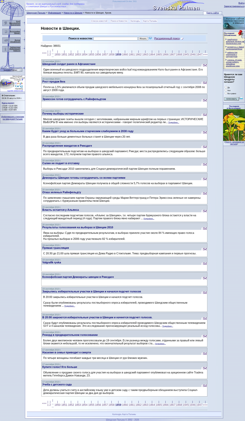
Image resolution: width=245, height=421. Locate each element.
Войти (241, 3)
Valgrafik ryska (51, 262)
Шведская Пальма (36, 13)
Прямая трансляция (55, 247)
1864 (152, 54)
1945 (186, 54)
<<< (44, 53)
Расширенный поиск (167, 38)
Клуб (18, 21)
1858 (111, 54)
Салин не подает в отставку (61, 163)
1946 (193, 54)
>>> (205, 54)
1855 (91, 54)
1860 (125, 54)
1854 (85, 54)
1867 (172, 54)
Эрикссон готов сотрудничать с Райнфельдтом (74, 99)
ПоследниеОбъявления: (230, 34)
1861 (132, 54)
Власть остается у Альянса (60, 209)
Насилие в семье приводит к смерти (66, 352)
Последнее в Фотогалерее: (234, 107)
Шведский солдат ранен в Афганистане (69, 64)
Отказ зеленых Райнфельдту (61, 192)
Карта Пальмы (150, 21)
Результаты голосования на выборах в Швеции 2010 (77, 227)
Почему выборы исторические (63, 113)
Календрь (135, 21)
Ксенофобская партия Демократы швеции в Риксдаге (78, 277)
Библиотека (15, 47)
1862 (139, 54)
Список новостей (99, 21)
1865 (159, 54)
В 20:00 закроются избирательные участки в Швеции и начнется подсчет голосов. (97, 317)
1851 (64, 54)
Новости (16, 50)
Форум (17, 40)
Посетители (15, 25)
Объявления (15, 42)
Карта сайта (212, 13)
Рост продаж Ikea (53, 81)
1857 (105, 54)
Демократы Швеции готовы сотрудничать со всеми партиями (83, 177)
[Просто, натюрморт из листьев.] (234, 140)
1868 (179, 54)
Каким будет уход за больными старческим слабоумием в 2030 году (88, 131)
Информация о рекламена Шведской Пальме (12, 118)
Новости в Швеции (73, 13)
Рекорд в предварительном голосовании (70, 334)
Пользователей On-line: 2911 (124, 1)
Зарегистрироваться (234, 6)
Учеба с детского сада (57, 384)
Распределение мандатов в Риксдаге (67, 145)
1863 (145, 54)
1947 (199, 54)
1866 (165, 54)
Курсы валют (8, 103)
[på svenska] (2, 2)
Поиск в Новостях (119, 21)
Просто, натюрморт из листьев (234, 143)
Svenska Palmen (10, 70)
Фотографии (15, 31)
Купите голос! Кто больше (59, 367)
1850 (57, 54)
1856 (98, 54)
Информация (54, 13)
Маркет (17, 33)
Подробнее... (173, 122)
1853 (78, 54)
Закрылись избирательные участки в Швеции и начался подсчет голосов (91, 291)
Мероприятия (14, 23)
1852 (71, 54)
